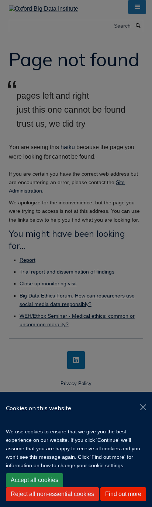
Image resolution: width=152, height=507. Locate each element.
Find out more (123, 494)
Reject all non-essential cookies (52, 494)
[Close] (143, 407)
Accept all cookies (34, 480)
